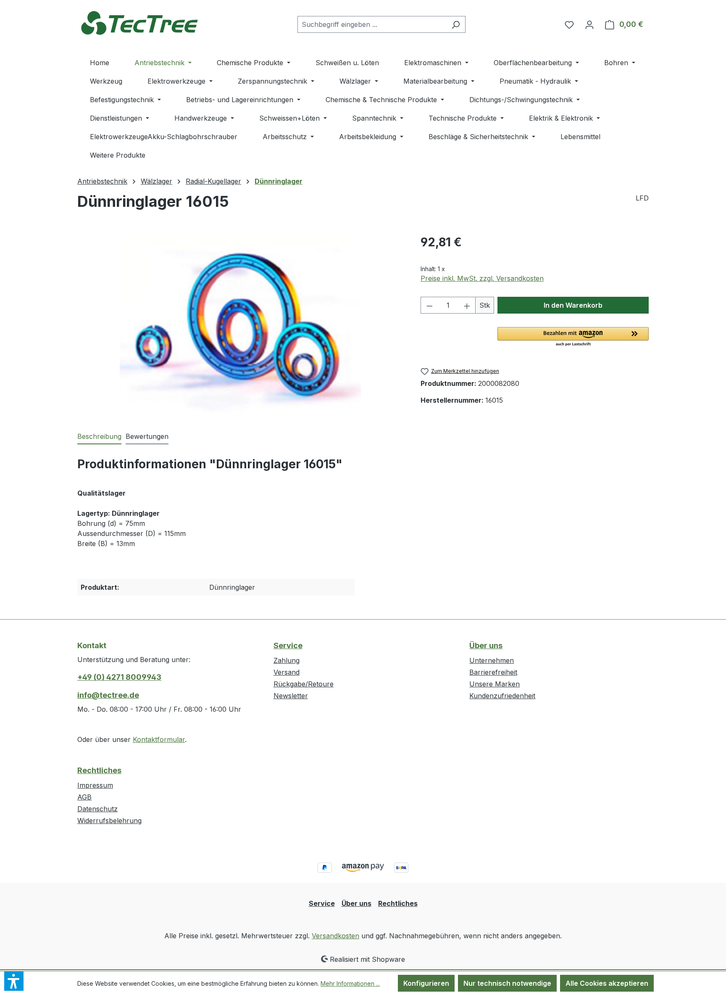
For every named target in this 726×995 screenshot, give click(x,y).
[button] (573, 337)
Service (288, 645)
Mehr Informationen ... (350, 983)
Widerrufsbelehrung (109, 820)
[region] (240, 323)
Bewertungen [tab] (147, 436)
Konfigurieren (426, 983)
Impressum (95, 785)
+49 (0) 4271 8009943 (119, 677)
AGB (84, 797)
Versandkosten (335, 936)
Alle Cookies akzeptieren (607, 983)
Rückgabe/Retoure (304, 684)
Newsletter (291, 695)
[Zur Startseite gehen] (140, 22)
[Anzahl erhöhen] (467, 305)
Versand (287, 672)
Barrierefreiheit (493, 672)
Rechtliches (99, 770)
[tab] (99, 436)
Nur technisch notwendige (507, 983)
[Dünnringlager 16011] (240, 323)
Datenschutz (97, 809)
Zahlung (287, 660)
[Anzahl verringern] (429, 305)
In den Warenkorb (573, 305)
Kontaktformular (159, 739)
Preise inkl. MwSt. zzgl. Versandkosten (482, 278)
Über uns (485, 645)
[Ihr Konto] (589, 24)
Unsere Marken (494, 684)
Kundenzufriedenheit (502, 695)
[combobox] (371, 24)
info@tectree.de (108, 695)
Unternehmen (491, 660)
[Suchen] (456, 24)
